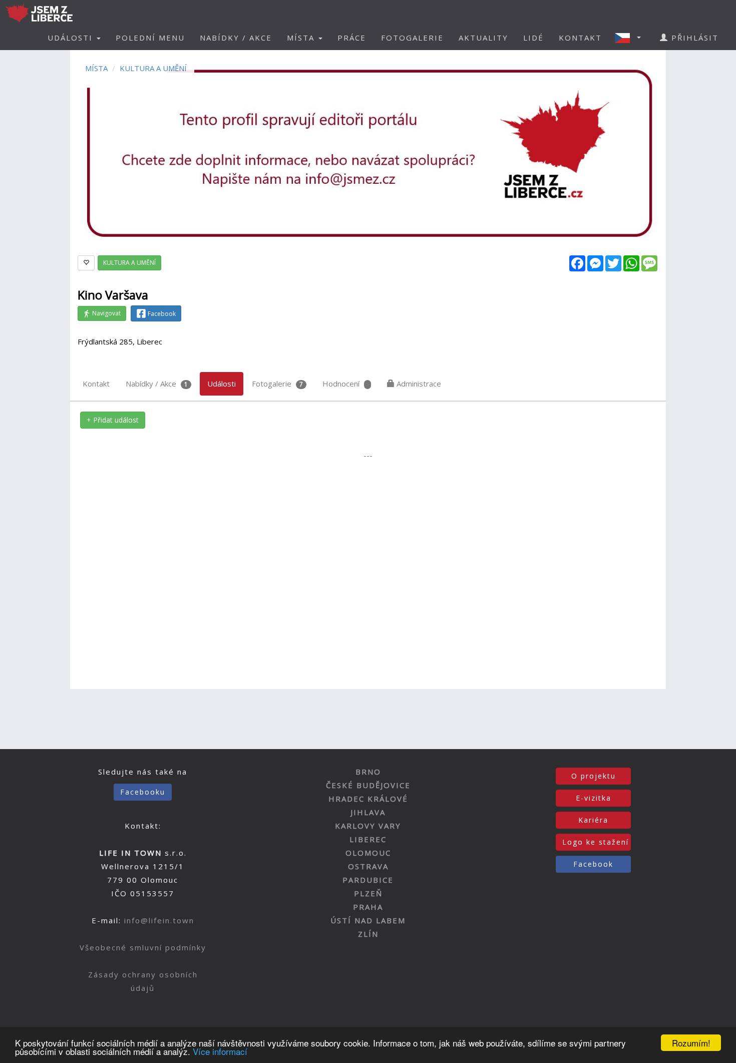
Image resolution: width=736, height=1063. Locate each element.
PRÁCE (351, 38)
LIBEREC (368, 839)
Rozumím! (691, 1042)
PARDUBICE (368, 880)
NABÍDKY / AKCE (236, 38)
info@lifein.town (159, 920)
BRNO (368, 772)
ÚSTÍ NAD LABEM (368, 920)
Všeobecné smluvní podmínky (143, 947)
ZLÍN (368, 934)
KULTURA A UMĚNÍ (153, 68)
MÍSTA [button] (302, 38)
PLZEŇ (368, 893)
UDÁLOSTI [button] (72, 38)
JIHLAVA (368, 812)
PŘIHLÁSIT (693, 38)
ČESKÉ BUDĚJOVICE (368, 785)
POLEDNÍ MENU (150, 38)
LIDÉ (533, 38)
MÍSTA (96, 68)
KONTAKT (580, 38)
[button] (630, 37)
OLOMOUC (368, 853)
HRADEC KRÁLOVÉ (368, 799)
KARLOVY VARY (368, 826)
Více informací (220, 1051)
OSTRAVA (368, 866)
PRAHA (368, 907)
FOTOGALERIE (412, 38)
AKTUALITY (483, 38)
